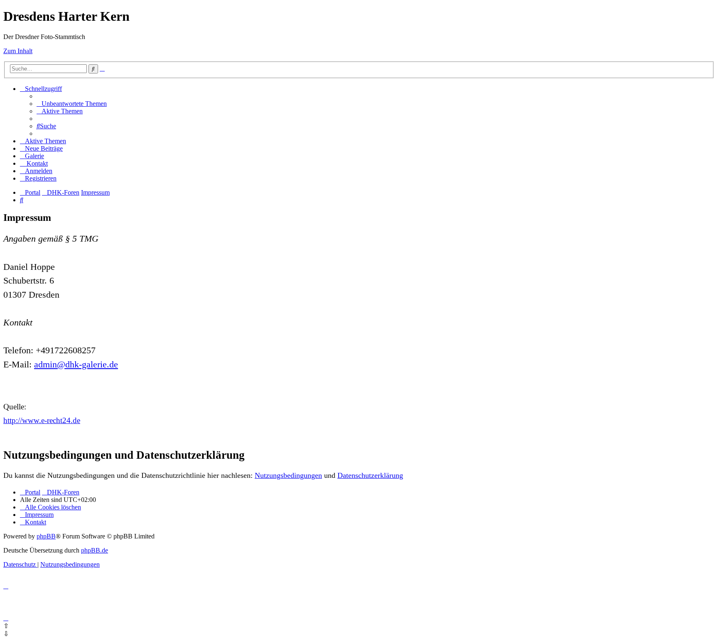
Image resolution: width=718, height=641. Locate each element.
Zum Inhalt (17, 50)
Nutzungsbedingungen (288, 475)
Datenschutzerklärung (370, 475)
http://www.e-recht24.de (41, 420)
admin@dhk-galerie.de (76, 364)
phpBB (46, 536)
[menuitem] (72, 103)
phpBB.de (94, 550)
